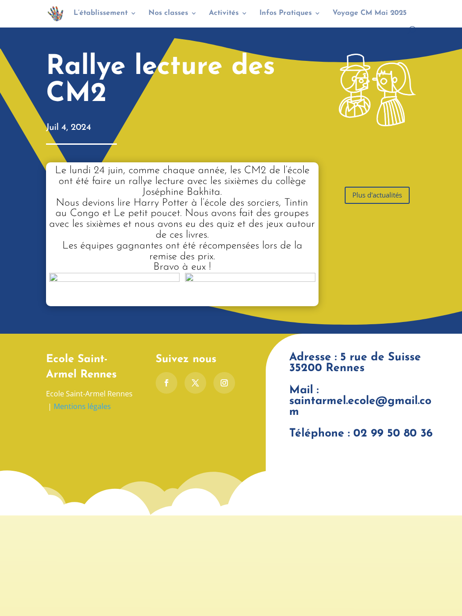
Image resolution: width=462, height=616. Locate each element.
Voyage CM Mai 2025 (370, 13)
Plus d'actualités (377, 194)
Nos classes (168, 13)
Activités (224, 13)
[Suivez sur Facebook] (166, 383)
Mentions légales (82, 406)
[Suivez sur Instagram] (224, 383)
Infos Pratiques (285, 13)
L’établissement (101, 13)
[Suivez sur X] (195, 383)
